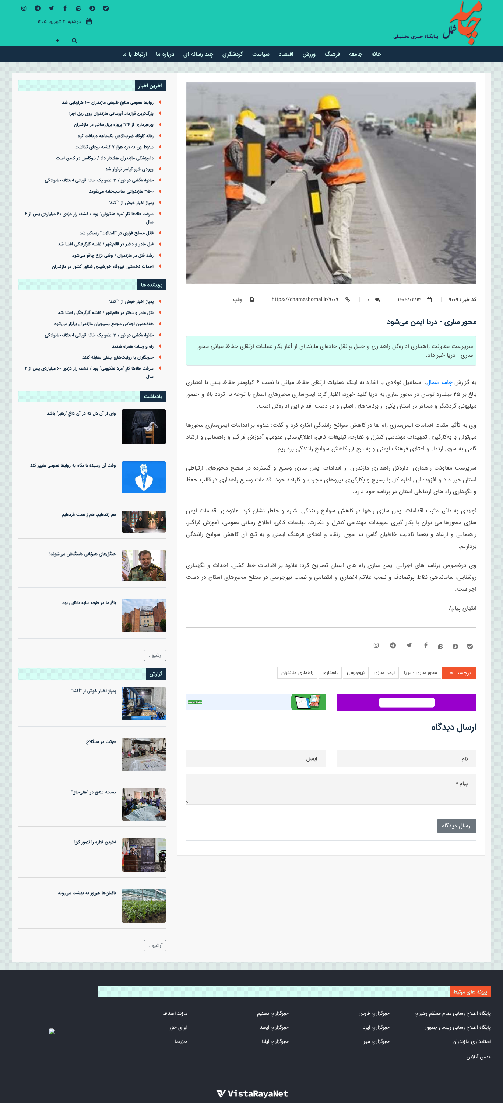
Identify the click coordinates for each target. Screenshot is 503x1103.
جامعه (355, 54)
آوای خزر (178, 1027)
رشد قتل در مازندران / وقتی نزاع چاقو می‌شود (113, 255)
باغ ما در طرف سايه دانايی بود (89, 602)
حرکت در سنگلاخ (101, 742)
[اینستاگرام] (23, 8)
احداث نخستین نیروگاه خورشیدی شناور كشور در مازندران (103, 266)
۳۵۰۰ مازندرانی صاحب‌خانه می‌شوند (121, 191)
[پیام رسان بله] (105, 8)
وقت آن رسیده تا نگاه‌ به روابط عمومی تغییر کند (73, 465)
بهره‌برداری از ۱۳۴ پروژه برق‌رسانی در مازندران (114, 124)
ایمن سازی (384, 673)
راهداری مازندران (297, 673)
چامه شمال (439, 382)
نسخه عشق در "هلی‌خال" (93, 792)
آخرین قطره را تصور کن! (95, 842)
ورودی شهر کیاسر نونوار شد (129, 169)
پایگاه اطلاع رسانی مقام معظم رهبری (453, 1013)
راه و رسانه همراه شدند (133, 346)
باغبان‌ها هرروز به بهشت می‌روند (87, 893)
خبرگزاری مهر (376, 1041)
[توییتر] (51, 8)
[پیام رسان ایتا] (78, 8)
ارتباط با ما (134, 54)
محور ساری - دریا (420, 673)
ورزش (309, 54)
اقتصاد (286, 54)
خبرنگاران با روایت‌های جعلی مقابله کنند (118, 357)
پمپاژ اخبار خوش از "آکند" (131, 203)
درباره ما (165, 54)
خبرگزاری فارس (374, 1013)
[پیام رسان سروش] (92, 8)
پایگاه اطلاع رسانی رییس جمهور (458, 1027)
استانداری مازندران (472, 1041)
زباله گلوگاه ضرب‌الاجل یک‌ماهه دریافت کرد (116, 136)
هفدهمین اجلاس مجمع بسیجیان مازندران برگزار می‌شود (104, 324)
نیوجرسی (356, 673)
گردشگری (232, 54)
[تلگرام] (37, 8)
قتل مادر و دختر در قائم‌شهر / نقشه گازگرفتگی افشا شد (106, 244)
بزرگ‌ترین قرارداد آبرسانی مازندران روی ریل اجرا (111, 113)
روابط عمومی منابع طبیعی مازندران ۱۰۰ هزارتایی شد (108, 102)
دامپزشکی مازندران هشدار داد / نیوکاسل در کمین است (105, 158)
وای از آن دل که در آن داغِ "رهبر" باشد (81, 413)
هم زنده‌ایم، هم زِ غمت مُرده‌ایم (89, 514)
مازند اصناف (175, 1013)
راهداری (330, 673)
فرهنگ (332, 54)
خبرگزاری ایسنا (274, 1027)
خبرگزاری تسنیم (273, 1013)
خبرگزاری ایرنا (376, 1027)
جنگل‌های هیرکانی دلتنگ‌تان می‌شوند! (82, 554)
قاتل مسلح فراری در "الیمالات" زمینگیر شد (117, 233)
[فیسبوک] (64, 8)
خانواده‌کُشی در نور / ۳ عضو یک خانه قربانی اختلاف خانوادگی (99, 180)
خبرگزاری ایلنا (275, 1041)
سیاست (261, 54)
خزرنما (181, 1041)
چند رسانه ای (198, 54)
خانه (376, 54)
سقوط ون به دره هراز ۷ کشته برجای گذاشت (114, 147)
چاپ (238, 299)
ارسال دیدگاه (457, 826)
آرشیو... (155, 655)
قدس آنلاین (479, 1056)
